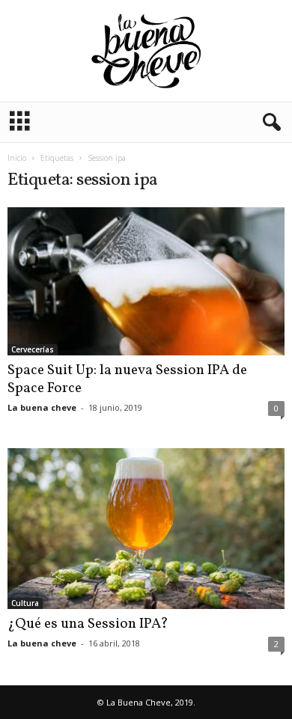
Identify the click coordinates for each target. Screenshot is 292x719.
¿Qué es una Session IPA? (87, 624)
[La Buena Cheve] (146, 51)
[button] (268, 122)
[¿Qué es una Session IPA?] (146, 529)
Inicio (16, 158)
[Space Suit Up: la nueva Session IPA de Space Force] (146, 281)
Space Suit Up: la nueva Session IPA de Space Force (127, 379)
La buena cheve (41, 407)
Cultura (25, 603)
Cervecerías (32, 349)
